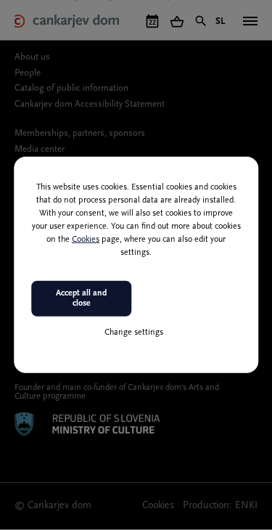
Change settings (133, 331)
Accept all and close (81, 298)
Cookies (85, 239)
